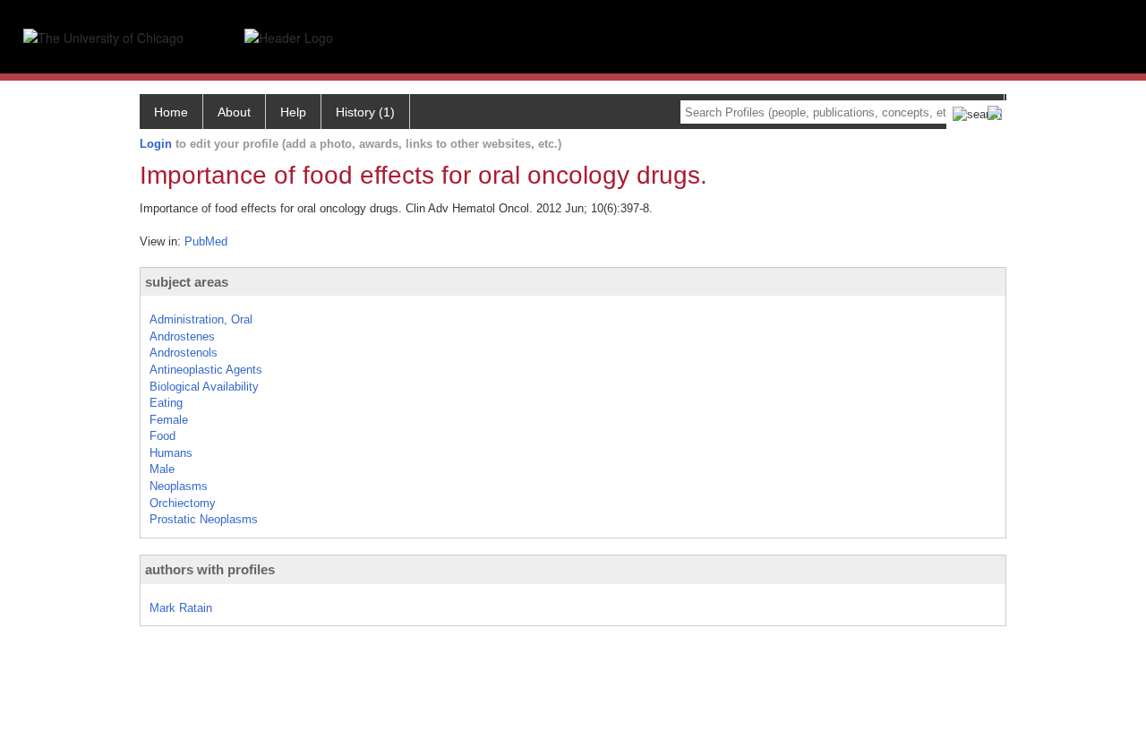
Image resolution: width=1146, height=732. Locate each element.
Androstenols (184, 352)
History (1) (365, 112)
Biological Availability (204, 386)
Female (169, 419)
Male (162, 469)
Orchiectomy (183, 503)
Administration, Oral (201, 319)
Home (171, 112)
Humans (171, 453)
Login (156, 144)
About (234, 112)
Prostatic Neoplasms (204, 519)
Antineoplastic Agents (206, 369)
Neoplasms (179, 486)
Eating (166, 402)
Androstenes (182, 336)
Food (162, 436)
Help (293, 112)
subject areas (186, 281)
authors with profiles (210, 569)
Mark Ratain (181, 608)
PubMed (205, 241)
